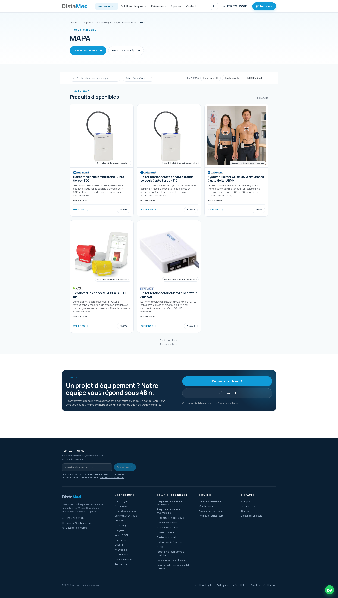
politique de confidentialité (111, 477)
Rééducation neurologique (171, 560)
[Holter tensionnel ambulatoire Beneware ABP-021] (169, 276)
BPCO (160, 546)
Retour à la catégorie (126, 50)
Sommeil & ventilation (126, 515)
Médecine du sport (167, 522)
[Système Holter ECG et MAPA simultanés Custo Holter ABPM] (236, 160)
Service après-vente (210, 501)
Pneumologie (122, 506)
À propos (176, 6)
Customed (233, 78)
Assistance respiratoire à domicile (170, 553)
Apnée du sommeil (166, 537)
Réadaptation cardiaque (170, 517)
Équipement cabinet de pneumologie (169, 511)
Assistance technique (211, 510)
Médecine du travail (168, 527)
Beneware (210, 78)
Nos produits (105, 6)
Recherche (121, 564)
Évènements (158, 6)
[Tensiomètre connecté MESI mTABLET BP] (101, 276)
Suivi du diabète (165, 532)
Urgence (119, 520)
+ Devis (124, 209)
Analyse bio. (121, 549)
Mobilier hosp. (122, 554)
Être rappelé (229, 393)
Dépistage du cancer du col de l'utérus (173, 566)
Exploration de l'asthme (169, 542)
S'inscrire (123, 467)
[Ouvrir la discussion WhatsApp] (329, 589)
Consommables (123, 559)
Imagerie (119, 530)
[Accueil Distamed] (74, 6)
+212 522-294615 (237, 6)
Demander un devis (86, 50)
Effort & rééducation (126, 510)
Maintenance (206, 506)
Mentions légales (204, 585)
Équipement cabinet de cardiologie (169, 503)
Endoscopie (121, 540)
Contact (191, 6)
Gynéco (119, 544)
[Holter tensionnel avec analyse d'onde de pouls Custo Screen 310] (169, 160)
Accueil (73, 22)
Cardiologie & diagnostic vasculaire (117, 22)
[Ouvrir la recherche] (214, 6)
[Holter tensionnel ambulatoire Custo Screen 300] (101, 160)
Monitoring (121, 525)
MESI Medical (256, 78)
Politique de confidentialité (232, 585)
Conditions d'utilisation (263, 585)
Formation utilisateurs (211, 515)
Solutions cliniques (132, 6)
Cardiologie (121, 501)
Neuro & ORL (122, 535)
